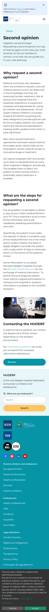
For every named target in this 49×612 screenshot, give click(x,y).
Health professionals (14, 480)
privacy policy (25, 598)
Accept (35, 608)
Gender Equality (12, 537)
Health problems (12, 491)
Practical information (15, 474)
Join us (20, 9)
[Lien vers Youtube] (25, 456)
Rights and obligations (15, 543)
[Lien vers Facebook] (5, 456)
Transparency (10, 553)
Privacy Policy (10, 559)
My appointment (12, 469)
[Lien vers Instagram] (12, 456)
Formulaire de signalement (18, 564)
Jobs (5, 508)
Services (12, 362)
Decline (12, 608)
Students (8, 514)
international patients (19, 346)
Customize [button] (7, 603)
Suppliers (8, 519)
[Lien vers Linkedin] (18, 456)
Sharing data (10, 548)
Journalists (9, 525)
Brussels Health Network (21, 269)
